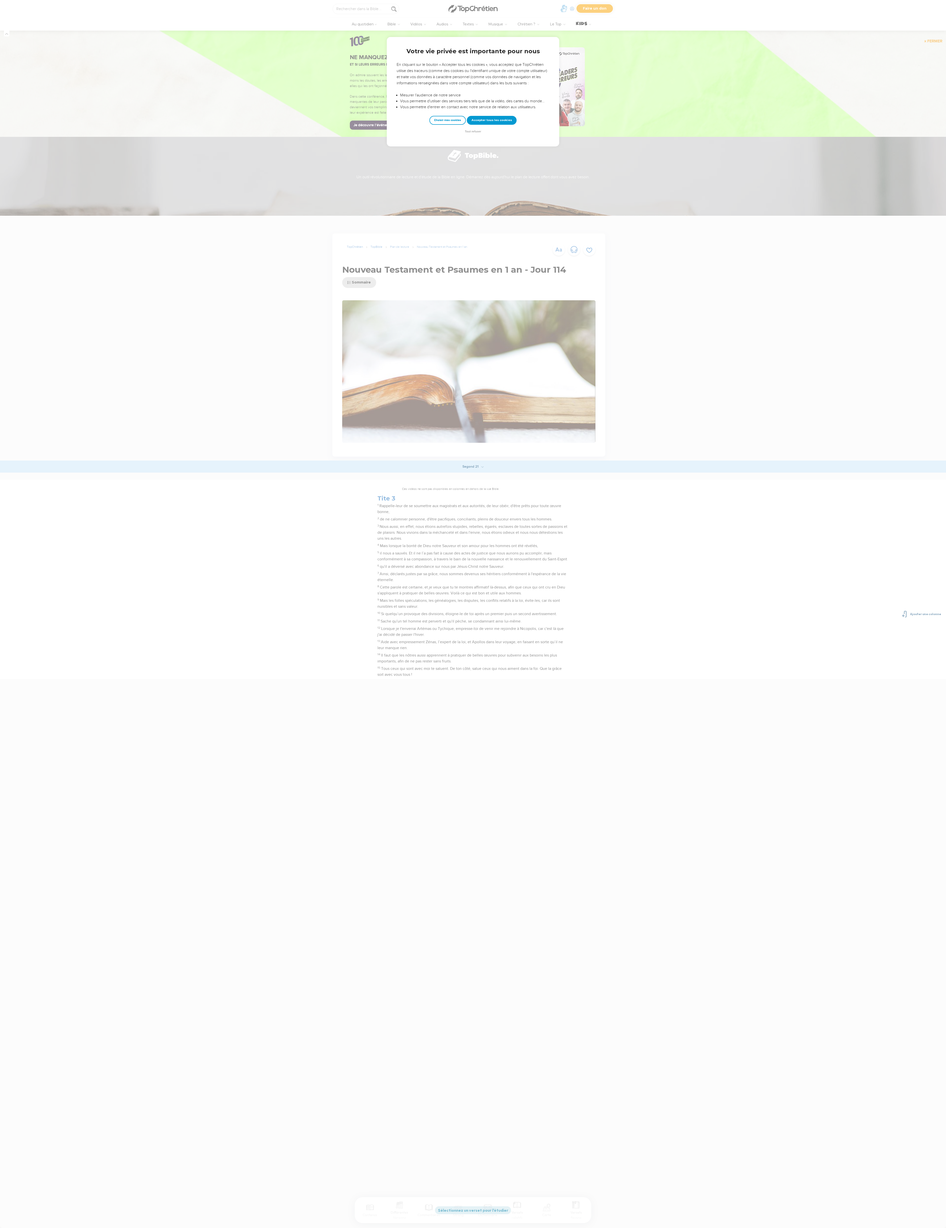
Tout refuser (473, 131)
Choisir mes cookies (447, 120)
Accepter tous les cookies (492, 120)
